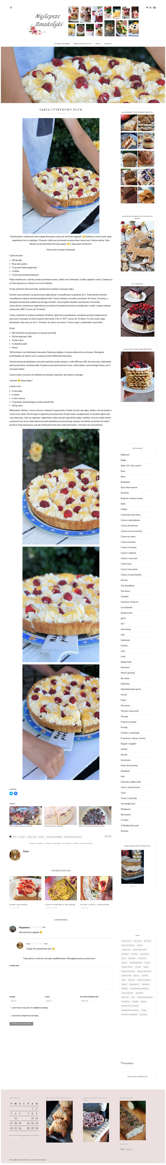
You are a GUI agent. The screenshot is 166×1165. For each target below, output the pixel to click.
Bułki (123, 503)
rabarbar (139, 993)
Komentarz (15, 966)
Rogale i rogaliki (128, 743)
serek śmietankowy (145, 997)
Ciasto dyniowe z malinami (60, 905)
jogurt (147, 962)
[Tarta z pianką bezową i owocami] (25, 815)
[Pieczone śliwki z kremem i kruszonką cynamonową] (146, 141)
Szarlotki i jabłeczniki (131, 781)
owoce (124, 984)
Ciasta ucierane (128, 542)
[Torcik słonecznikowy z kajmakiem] (146, 123)
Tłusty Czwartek (129, 798)
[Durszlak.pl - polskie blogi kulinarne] (127, 1063)
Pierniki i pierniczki (130, 711)
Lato (123, 651)
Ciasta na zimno (128, 536)
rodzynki (125, 997)
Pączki (124, 694)
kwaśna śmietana (144, 971)
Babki (123, 460)
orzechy (131, 980)
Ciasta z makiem (128, 553)
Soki (123, 776)
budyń (139, 945)
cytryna (134, 954)
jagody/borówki (136, 962)
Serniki (124, 754)
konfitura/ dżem (128, 971)
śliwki (144, 1010)
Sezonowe (126, 760)
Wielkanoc (126, 809)
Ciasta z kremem (36, 843)
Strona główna (62, 43)
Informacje (126, 629)
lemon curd (23, 332)
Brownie (125, 492)
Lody (123, 656)
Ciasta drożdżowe (129, 525)
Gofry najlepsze (18, 905)
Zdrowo (124, 831)
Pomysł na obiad (128, 722)
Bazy (123, 471)
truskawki (126, 1001)
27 (24, 1128)
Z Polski (124, 820)
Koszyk (108, 43)
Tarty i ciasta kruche (83, 843)
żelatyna (143, 1014)
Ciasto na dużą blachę (131, 574)
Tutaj (48, 249)
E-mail (47, 997)
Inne (123, 634)
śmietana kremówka (54, 837)
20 (24, 1123)
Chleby (124, 509)
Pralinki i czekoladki (130, 732)
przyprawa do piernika (139, 988)
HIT (123, 623)
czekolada (144, 954)
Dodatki (125, 596)
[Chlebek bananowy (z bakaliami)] (129, 177)
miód (124, 980)
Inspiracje (125, 640)
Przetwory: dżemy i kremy (133, 738)
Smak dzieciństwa (129, 765)
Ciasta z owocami (53, 843)
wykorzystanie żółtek (73, 837)
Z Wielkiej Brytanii (130, 825)
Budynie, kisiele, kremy (132, 498)
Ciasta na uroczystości (131, 531)
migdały (145, 975)
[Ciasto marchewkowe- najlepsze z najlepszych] (129, 141)
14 (28, 1118)
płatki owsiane (127, 993)
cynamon (125, 954)
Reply (44, 927)
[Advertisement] (135, 424)
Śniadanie (125, 771)
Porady (124, 727)
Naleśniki (125, 683)
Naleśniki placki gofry (131, 689)
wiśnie (143, 1001)
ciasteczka (126, 949)
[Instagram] (11, 8)
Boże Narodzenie (129, 487)
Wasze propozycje (83, 43)
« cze (11, 1137)
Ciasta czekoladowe (130, 520)
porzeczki (146, 984)
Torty (123, 792)
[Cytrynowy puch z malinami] (60, 815)
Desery (124, 580)
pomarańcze (134, 984)
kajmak (138, 967)
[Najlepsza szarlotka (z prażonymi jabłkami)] (129, 123)
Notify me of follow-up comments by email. (30, 1008)
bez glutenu (126, 941)
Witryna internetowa (89, 997)
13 (24, 1118)
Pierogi (124, 716)
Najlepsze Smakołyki (137, 1076)
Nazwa (12, 997)
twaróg (135, 1001)
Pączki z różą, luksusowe (95, 905)
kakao (146, 967)
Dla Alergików (127, 585)
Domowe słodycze (129, 602)
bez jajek (137, 941)
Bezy (123, 476)
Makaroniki (126, 662)
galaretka (142, 958)
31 (11, 1133)
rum (133, 997)
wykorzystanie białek (130, 1005)
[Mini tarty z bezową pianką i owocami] (95, 815)
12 (20, 1118)
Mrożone (125, 667)
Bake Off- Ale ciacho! (131, 465)
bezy (15, 837)
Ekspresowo (126, 612)
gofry (123, 618)
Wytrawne (126, 814)
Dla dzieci (67, 843)
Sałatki (124, 749)
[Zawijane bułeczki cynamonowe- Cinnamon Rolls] (146, 159)
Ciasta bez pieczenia (130, 514)
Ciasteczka (126, 563)
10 (11, 1118)
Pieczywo (125, 705)
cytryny (22, 837)
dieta (124, 958)
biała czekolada (128, 945)
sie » (17, 1137)
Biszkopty (125, 482)
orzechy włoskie (144, 980)
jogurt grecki (127, 967)
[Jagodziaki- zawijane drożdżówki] (146, 177)
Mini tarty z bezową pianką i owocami (92, 826)
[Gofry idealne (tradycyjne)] (146, 195)
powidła (125, 988)
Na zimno (125, 678)
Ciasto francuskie (129, 569)
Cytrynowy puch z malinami (53, 826)
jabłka (124, 962)
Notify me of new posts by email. (25, 1016)
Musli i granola (128, 672)
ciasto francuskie (140, 949)
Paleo (123, 700)
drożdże (132, 958)
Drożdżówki (126, 607)
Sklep (98, 43)
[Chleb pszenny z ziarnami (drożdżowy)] (129, 159)
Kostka (124, 645)
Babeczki (125, 454)
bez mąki (147, 941)
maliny (41, 837)
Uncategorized (128, 803)
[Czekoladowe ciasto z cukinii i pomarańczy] (129, 195)
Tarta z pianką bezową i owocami (20, 826)
